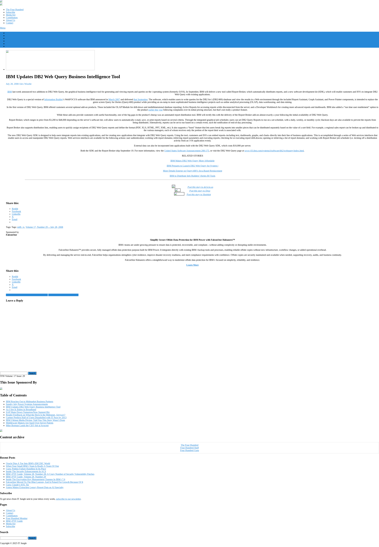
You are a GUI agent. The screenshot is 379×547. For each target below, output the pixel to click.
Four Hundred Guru (189, 450)
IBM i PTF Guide (14, 521)
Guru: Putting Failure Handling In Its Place (26, 468)
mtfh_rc (20, 227)
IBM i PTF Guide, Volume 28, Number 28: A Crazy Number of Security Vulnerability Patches (50, 474)
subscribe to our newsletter (68, 499)
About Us (10, 20)
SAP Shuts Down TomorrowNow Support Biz (28, 412)
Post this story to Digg (199, 191)
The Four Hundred (15, 9)
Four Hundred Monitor (16, 518)
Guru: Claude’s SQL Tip (17, 484)
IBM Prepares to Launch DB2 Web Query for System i (192, 166)
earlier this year (155, 110)
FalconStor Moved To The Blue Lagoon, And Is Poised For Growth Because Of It (44, 482)
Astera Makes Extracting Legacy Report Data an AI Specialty (35, 487)
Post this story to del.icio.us (200, 187)
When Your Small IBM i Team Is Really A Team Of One (32, 466)
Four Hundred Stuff (189, 447)
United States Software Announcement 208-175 (186, 150)
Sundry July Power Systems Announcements (27, 295)
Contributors (12, 17)
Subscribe (10, 12)
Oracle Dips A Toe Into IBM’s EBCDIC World (28, 463)
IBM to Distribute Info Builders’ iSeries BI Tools (192, 176)
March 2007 (114, 99)
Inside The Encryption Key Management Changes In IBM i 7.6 (35, 479)
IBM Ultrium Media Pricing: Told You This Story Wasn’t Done (35, 420)
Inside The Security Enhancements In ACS (26, 471)
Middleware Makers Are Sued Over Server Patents (29, 423)
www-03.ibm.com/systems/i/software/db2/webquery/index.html (274, 150)
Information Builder (53, 99)
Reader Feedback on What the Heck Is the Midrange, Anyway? (35, 415)
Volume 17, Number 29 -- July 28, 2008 (44, 227)
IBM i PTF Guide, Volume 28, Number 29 (26, 476)
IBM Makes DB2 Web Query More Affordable (192, 160)
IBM (9, 91)
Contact (9, 23)
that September (140, 99)
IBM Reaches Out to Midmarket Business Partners (29, 401)
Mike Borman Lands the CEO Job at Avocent (27, 425)
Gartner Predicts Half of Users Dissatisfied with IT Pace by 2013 (36, 417)
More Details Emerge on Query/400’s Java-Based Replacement (192, 171)
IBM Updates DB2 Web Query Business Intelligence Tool (33, 407)
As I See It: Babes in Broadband (63, 295)
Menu (2, 28)
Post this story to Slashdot (199, 194)
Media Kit (10, 15)
